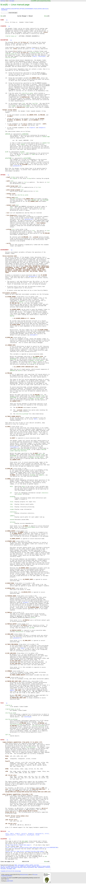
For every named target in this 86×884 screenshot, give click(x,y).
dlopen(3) (32, 127)
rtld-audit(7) (14, 447)
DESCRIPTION (15, 8)
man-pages (11, 0)
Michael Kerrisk (24, 874)
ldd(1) (35, 56)
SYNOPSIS (8, 8)
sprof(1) (24, 833)
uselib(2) (29, 866)
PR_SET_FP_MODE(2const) (8, 866)
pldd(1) (17, 833)
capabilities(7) (10, 835)
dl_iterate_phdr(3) (45, 866)
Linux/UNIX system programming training (40, 0)
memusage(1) (21, 865)
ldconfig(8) (42, 56)
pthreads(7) (33, 335)
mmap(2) (12, 690)
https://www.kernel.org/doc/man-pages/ (18, 845)
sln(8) (37, 835)
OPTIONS (22, 8)
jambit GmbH (10, 880)
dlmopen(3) (42, 127)
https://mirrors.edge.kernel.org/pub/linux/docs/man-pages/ (25, 851)
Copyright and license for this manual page (11, 871)
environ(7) (47, 867)
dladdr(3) (34, 866)
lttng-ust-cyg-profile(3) (28, 867)
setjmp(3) (26, 602)
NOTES (40, 8)
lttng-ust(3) (20, 867)
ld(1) (33, 48)
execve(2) (36, 865)
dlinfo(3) (39, 866)
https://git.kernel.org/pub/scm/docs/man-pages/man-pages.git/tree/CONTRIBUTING (32, 847)
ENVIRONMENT (29, 8)
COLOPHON (4, 10)
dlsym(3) (8, 867)
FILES (35, 8)
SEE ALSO (45, 8)
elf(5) (47, 833)
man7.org (3, 0)
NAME (2, 8)
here (8, 879)
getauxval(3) (17, 165)
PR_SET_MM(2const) (20, 866)
